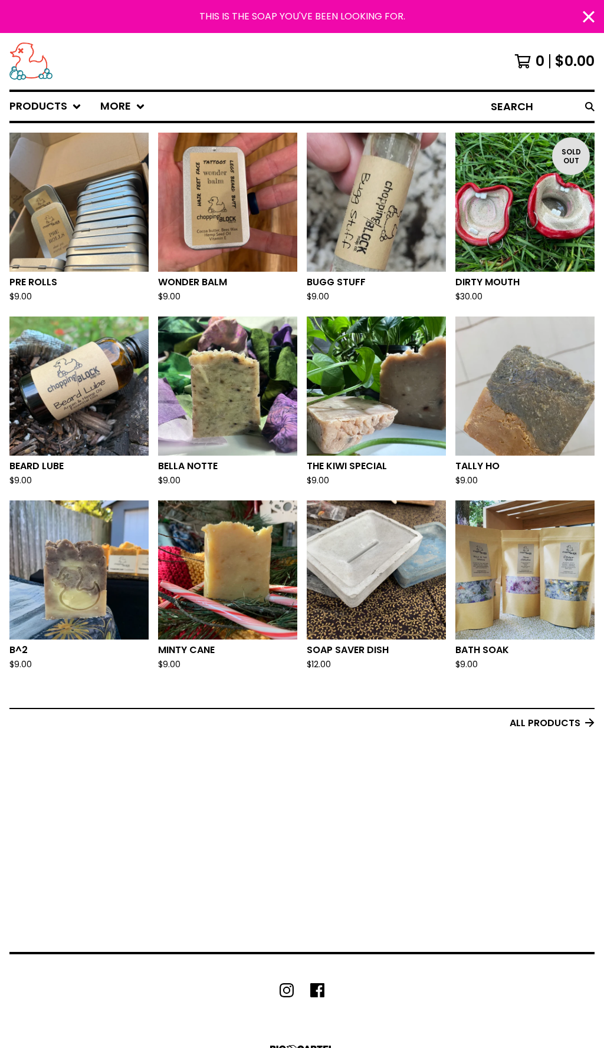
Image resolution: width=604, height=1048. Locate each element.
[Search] (589, 106)
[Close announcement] (589, 17)
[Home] (30, 61)
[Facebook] (317, 990)
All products (545, 723)
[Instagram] (286, 990)
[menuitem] (45, 106)
